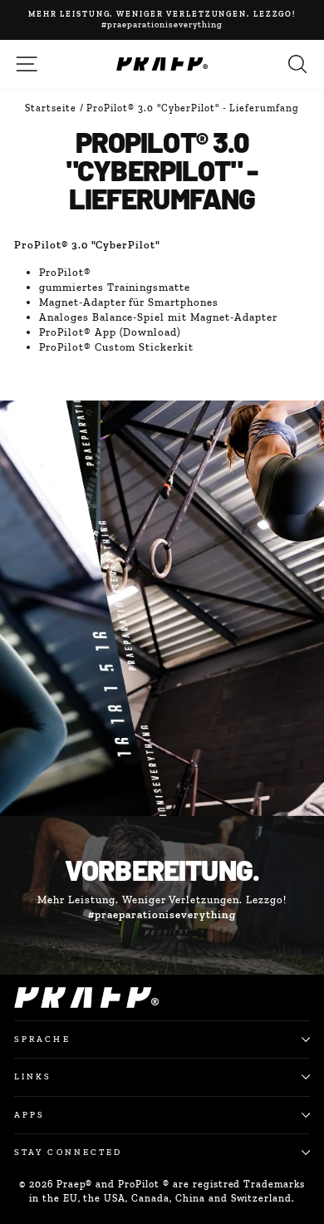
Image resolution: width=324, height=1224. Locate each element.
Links (33, 1076)
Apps (29, 1114)
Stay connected (68, 1152)
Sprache (42, 1039)
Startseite (50, 108)
